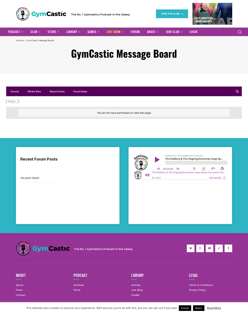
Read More (214, 308)
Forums (15, 91)
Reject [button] (198, 308)
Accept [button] (185, 308)
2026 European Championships (203, 19)
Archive (20, 40)
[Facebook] (228, 248)
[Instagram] (200, 248)
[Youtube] (209, 248)
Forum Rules (80, 91)
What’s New (34, 91)
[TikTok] (219, 248)
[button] (239, 32)
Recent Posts (57, 91)
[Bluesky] (190, 248)
